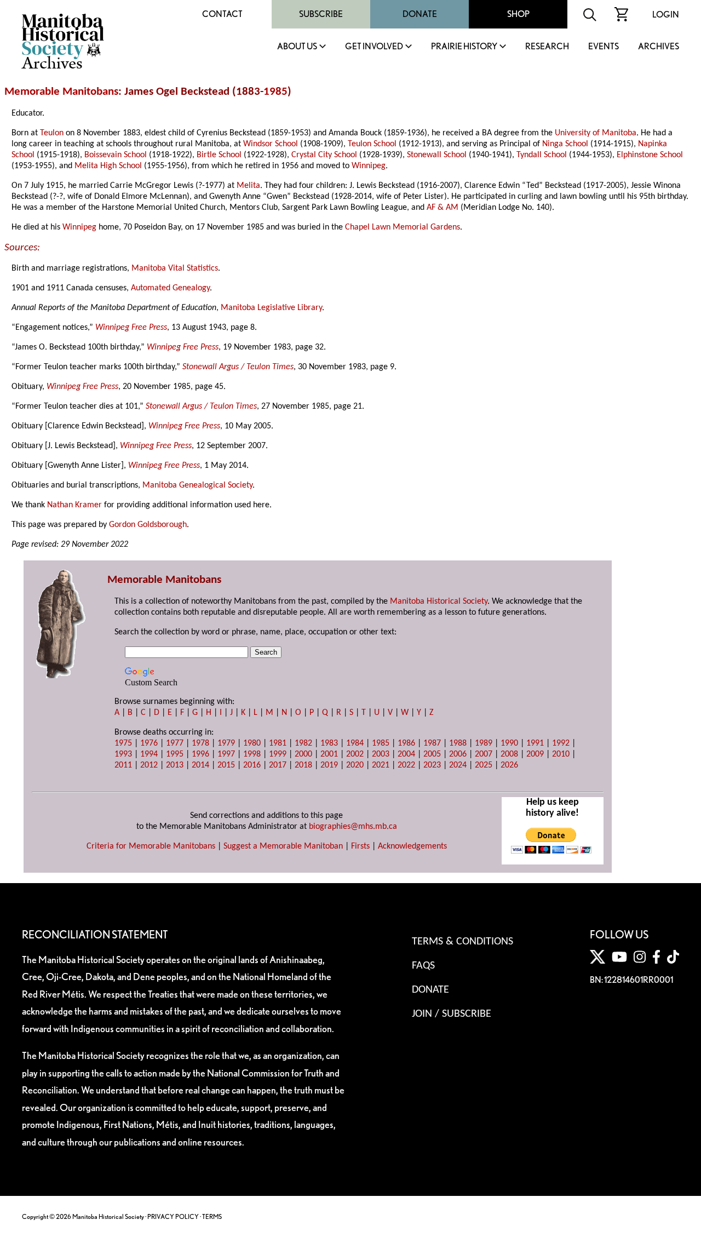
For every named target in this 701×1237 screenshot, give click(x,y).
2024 (458, 765)
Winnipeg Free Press (131, 327)
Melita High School (108, 166)
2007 (483, 754)
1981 (277, 743)
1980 (252, 743)
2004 (406, 754)
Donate (420, 14)
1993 (123, 754)
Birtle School (219, 155)
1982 (303, 743)
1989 (483, 743)
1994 (149, 754)
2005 (432, 754)
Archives (658, 46)
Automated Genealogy (170, 288)
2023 (432, 765)
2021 (380, 765)
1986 (406, 743)
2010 (561, 754)
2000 (303, 754)
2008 (509, 754)
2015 (226, 765)
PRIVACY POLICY (173, 1216)
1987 (432, 743)
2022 (406, 765)
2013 (174, 765)
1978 (200, 743)
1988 (458, 743)
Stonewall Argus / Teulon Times (238, 367)
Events (603, 46)
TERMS (212, 1216)
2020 (355, 765)
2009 (535, 754)
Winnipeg (369, 166)
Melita (248, 185)
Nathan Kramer (74, 505)
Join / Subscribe (451, 1014)
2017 (277, 765)
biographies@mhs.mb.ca (353, 826)
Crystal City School (324, 155)
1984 (355, 743)
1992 (561, 743)
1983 (329, 743)
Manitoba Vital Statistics (174, 268)
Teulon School (372, 144)
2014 (200, 765)
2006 (458, 754)
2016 (252, 765)
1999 (277, 754)
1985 (275, 92)
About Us (297, 46)
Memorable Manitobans (61, 92)
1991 (535, 743)
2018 (303, 765)
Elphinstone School (650, 155)
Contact (222, 14)
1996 (200, 754)
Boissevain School (115, 155)
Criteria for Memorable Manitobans (151, 846)
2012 (149, 765)
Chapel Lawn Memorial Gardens (402, 227)
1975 (123, 743)
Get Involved (374, 46)
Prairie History (464, 46)
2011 (123, 765)
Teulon (52, 133)
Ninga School (565, 144)
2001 (329, 754)
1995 (174, 754)
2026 (509, 765)
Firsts (360, 846)
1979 (226, 743)
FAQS (423, 965)
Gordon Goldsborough (148, 524)
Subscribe (321, 14)
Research (547, 46)
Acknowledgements (412, 846)
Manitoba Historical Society (438, 601)
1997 (226, 754)
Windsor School (270, 144)
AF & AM (442, 207)
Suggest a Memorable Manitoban (283, 846)
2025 (483, 765)
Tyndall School (541, 155)
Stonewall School (437, 155)
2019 (329, 765)
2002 (355, 754)
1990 (509, 743)
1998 (252, 754)
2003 (380, 754)
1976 (149, 743)
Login (665, 14)
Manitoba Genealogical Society (197, 485)
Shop (518, 14)
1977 (174, 743)
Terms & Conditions (462, 941)
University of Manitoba (595, 133)
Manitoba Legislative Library (271, 307)
